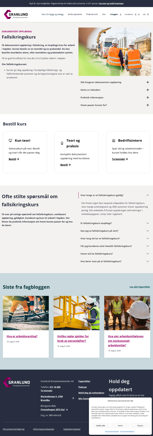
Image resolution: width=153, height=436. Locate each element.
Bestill (64, 164)
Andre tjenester (75, 14)
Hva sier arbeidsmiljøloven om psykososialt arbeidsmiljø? (125, 340)
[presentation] (26, 313)
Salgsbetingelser (72, 429)
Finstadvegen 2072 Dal (53, 409)
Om (104, 14)
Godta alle (100, 425)
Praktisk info (92, 14)
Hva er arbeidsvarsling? (22, 336)
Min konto (84, 398)
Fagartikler (84, 381)
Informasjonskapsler (112, 431)
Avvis (120, 425)
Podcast (82, 387)
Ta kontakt (118, 159)
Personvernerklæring (127, 431)
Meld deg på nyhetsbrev (91, 392)
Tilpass (140, 425)
